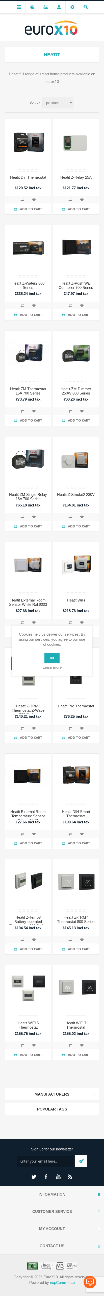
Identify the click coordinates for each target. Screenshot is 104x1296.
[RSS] (70, 1177)
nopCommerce (62, 1282)
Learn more (52, 667)
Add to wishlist (34, 199)
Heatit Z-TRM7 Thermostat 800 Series (76, 919)
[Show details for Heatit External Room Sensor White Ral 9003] (28, 565)
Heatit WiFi (76, 600)
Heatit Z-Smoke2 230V (76, 494)
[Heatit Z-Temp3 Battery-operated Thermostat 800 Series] (28, 882)
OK (52, 658)
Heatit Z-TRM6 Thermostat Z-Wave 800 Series (28, 710)
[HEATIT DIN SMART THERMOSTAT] (76, 776)
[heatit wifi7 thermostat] (76, 987)
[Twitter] (34, 1177)
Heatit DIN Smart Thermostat (76, 813)
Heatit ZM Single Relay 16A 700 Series (28, 496)
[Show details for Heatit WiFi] (76, 565)
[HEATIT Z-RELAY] (76, 142)
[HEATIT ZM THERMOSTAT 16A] (28, 353)
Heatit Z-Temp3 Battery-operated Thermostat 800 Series (28, 921)
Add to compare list (22, 199)
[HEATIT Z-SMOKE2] (76, 459)
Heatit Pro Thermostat (76, 706)
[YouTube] (58, 1177)
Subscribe (81, 1161)
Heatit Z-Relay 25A (76, 177)
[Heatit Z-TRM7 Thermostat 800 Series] (76, 882)
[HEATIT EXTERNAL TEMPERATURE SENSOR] (28, 776)
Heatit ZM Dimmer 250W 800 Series (76, 391)
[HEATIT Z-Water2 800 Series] (28, 247)
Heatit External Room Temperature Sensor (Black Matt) (28, 815)
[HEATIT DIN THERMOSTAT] (28, 142)
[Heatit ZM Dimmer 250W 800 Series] (76, 353)
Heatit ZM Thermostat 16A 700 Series (28, 391)
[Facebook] (46, 1177)
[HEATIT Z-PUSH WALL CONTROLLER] (76, 247)
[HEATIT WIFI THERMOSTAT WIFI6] (28, 987)
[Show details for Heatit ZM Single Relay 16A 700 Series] (28, 459)
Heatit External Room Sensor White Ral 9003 (28, 602)
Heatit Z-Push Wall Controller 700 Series (76, 285)
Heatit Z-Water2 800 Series (28, 285)
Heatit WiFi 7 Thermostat (75, 1025)
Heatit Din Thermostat (28, 177)
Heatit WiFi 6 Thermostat (28, 1025)
